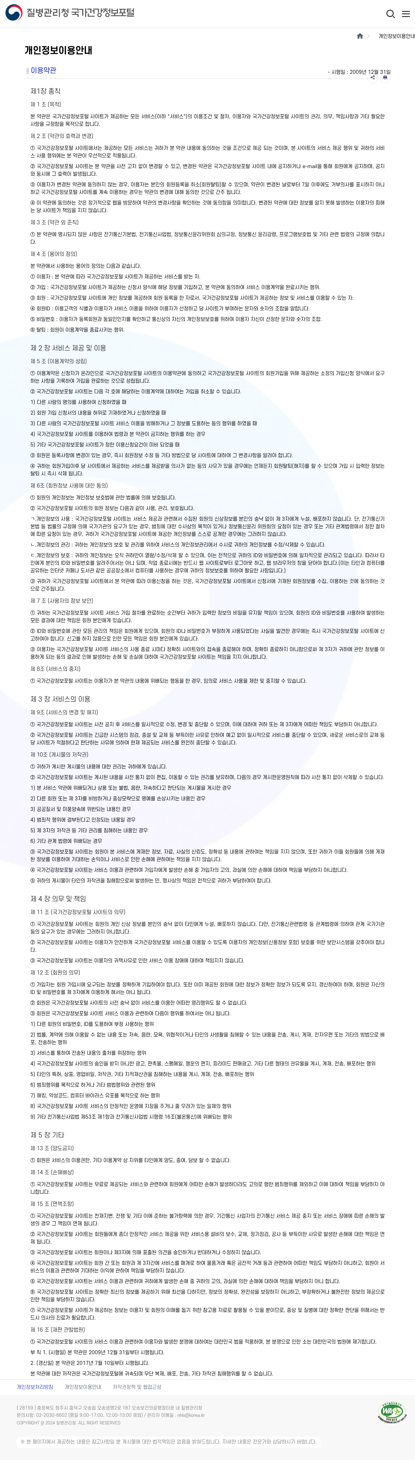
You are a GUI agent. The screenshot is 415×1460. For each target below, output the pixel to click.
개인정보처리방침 (35, 1387)
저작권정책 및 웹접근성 (137, 1387)
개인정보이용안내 (83, 1387)
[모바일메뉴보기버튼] (406, 13)
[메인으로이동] (359, 36)
